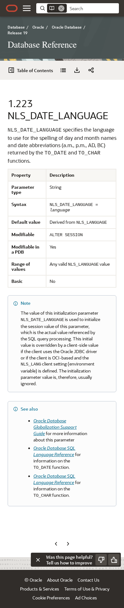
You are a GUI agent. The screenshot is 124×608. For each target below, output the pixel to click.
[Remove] (61, 8)
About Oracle (59, 580)
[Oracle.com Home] (11, 8)
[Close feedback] (38, 559)
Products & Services (39, 588)
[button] (26, 8)
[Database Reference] (63, 70)
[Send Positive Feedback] (114, 559)
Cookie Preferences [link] (51, 597)
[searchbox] (93, 8)
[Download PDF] (77, 70)
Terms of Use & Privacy (86, 588)
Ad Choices (86, 597)
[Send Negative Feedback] (101, 559)
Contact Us (89, 580)
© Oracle (33, 580)
